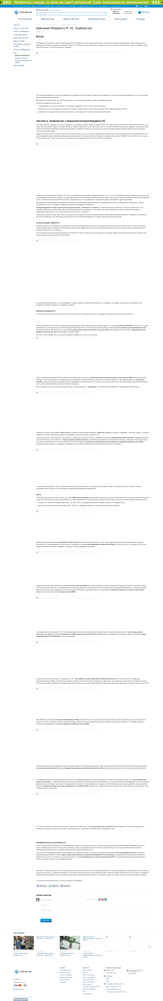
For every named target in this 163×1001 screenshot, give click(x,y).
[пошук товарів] (105, 13)
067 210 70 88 (43, 10)
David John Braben (108, 195)
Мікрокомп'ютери (47, 19)
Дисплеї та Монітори (71, 19)
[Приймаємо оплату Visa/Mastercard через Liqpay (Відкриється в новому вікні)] (18, 985)
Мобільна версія (19, 989)
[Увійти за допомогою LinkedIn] (105, 899)
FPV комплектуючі (25, 19)
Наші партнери (117, 6)
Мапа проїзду (132, 973)
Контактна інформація (101, 6)
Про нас (16, 6)
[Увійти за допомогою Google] (102, 899)
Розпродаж (140, 19)
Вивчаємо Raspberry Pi (22, 55)
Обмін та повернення (37, 6)
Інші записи (19, 933)
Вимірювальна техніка (96, 19)
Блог (110, 6)
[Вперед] (149, 947)
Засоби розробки (120, 19)
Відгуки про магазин (61, 6)
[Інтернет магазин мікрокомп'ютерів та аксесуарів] (23, 971)
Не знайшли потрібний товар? (86, 6)
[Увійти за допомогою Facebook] (99, 899)
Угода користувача (50, 6)
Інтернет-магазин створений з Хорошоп (23, 997)
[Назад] (13, 947)
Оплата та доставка (24, 6)
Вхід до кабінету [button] (87, 970)
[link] (41, 885)
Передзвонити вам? (55, 10)
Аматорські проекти (21, 58)
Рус (127, 6)
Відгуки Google (72, 6)
